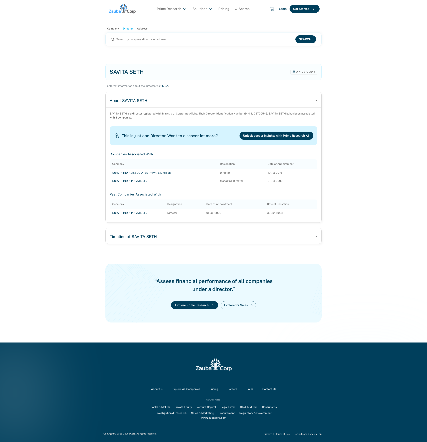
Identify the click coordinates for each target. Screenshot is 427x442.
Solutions (199, 9)
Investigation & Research (171, 413)
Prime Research (169, 9)
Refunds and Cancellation (308, 434)
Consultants (269, 407)
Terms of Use (283, 434)
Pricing (223, 9)
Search (305, 39)
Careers (232, 389)
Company (113, 28)
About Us (156, 389)
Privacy (268, 434)
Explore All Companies (186, 389)
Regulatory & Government (255, 413)
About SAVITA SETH (128, 100)
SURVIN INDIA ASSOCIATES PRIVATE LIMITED (141, 172)
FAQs (250, 389)
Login (283, 8)
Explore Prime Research (192, 305)
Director (128, 28)
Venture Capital (206, 407)
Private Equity (183, 407)
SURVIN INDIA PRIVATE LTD (129, 180)
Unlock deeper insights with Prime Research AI (276, 135)
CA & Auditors (248, 407)
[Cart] (272, 9)
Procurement (227, 413)
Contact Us (269, 389)
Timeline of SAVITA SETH (133, 236)
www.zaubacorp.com (213, 417)
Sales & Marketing (202, 413)
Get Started (301, 8)
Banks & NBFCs (160, 407)
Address (142, 28)
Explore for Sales (236, 305)
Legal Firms (228, 407)
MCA (165, 86)
